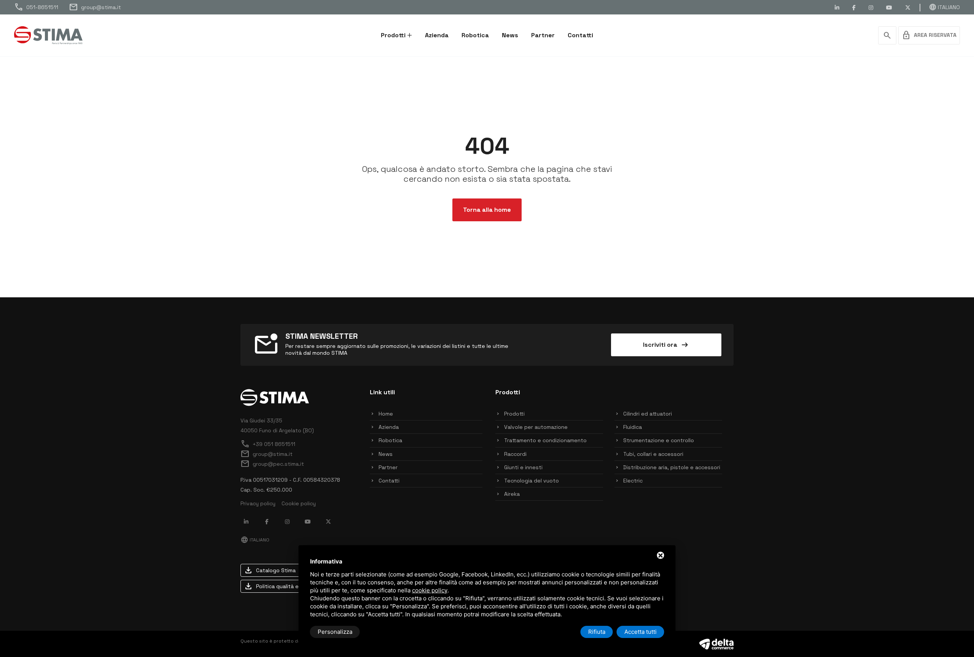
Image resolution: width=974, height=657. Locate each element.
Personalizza (335, 631)
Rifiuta (596, 631)
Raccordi (515, 454)
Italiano (944, 7)
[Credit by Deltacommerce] (716, 643)
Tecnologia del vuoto (531, 480)
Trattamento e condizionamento (545, 440)
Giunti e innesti (523, 467)
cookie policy (429, 590)
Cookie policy (299, 503)
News (510, 35)
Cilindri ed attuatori (647, 413)
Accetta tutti (640, 631)
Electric (633, 480)
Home (386, 413)
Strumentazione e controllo (658, 440)
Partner (543, 35)
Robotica (475, 35)
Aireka (512, 493)
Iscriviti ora (666, 345)
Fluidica (632, 427)
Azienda (437, 35)
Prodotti (393, 35)
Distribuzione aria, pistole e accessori (671, 467)
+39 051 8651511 (267, 444)
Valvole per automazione (536, 427)
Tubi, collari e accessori (653, 454)
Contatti (580, 35)
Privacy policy (257, 503)
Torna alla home (487, 210)
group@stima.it (95, 7)
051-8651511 (36, 7)
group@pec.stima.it (272, 464)
